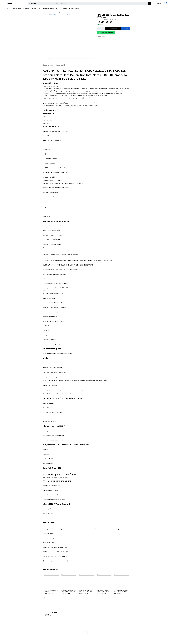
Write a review (113, 19)
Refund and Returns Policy (75, 630)
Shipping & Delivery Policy (75, 633)
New (48, 12)
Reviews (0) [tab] (61, 65)
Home (44, 12)
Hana (54, 172)
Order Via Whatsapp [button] (107, 32)
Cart (122, 630)
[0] (165, 3)
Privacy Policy (73, 628)
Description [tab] (48, 65)
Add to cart (113, 29)
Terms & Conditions (74, 635)
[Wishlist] (163, 3)
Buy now (125, 29)
